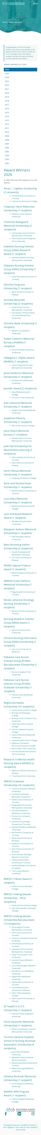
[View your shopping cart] (34, 3)
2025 (7, 73)
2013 (7, 120)
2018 (7, 101)
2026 (7, 69)
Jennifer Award (12, 388)
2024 (7, 77)
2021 (7, 89)
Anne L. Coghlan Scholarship (20, 188)
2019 (7, 97)
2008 (7, 140)
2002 (7, 163)
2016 (7, 108)
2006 (7, 147)
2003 (7, 159)
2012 (7, 124)
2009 (7, 136)
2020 (7, 93)
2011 (7, 128)
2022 (7, 85)
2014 (7, 116)
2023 (7, 81)
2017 (7, 105)
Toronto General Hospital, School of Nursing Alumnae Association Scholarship (19, 1040)
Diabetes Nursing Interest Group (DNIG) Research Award (19, 250)
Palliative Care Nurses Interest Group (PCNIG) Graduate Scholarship (17, 683)
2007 (7, 144)
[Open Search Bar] (35, 3)
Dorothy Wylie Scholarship (19, 323)
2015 (7, 112)
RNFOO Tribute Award (17, 879)
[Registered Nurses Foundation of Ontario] (13, 3)
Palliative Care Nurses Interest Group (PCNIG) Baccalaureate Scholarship (19, 660)
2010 (7, 132)
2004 (7, 155)
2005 (7, 151)
